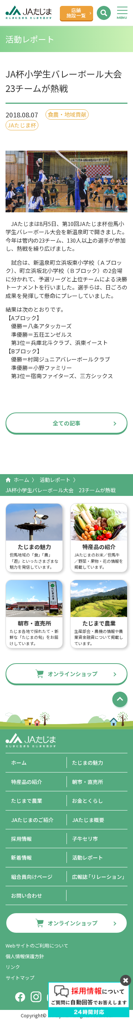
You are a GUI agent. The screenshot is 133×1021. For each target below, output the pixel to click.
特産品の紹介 (26, 781)
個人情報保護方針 (25, 956)
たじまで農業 (26, 800)
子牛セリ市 (85, 838)
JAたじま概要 (88, 819)
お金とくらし (87, 800)
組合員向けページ (31, 876)
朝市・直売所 (87, 781)
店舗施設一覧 (76, 13)
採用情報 (21, 838)
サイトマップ (20, 977)
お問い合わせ (26, 895)
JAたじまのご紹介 (32, 819)
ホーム (21, 479)
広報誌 (99, 876)
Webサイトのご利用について (37, 945)
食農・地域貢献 (67, 114)
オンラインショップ (73, 674)
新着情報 (21, 857)
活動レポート (55, 479)
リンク (13, 966)
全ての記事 (67, 423)
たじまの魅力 (87, 762)
